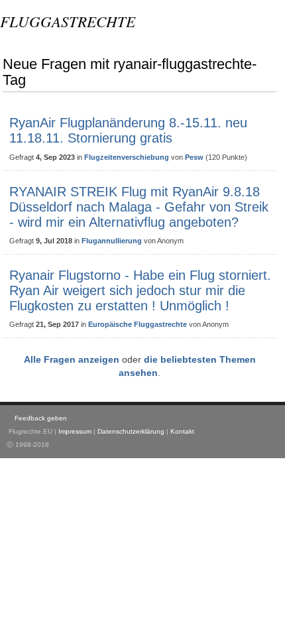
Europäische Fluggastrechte (137, 324)
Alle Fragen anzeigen (71, 359)
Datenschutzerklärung (130, 431)
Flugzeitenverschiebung (126, 157)
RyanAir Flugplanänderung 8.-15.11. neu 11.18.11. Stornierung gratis (128, 130)
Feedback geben (41, 418)
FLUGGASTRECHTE (67, 21)
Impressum (74, 431)
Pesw (194, 157)
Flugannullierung (112, 241)
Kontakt (182, 431)
